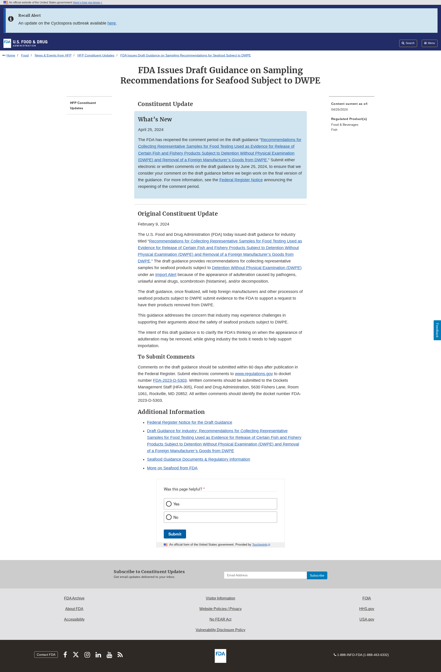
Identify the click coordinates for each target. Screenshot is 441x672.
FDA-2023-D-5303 (170, 380)
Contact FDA (46, 654)
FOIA (366, 598)
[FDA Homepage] (25, 43)
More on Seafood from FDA (172, 468)
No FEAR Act (220, 619)
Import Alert (165, 274)
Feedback (437, 330)
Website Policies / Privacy (220, 609)
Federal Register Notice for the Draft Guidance (189, 422)
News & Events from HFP (53, 55)
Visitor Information (220, 598)
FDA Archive (74, 598)
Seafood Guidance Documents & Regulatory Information (198, 459)
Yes (176, 504)
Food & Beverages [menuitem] (344, 124)
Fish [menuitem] (334, 129)
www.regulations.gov (254, 373)
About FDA (74, 609)
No (175, 517)
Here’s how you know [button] (87, 2)
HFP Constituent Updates (95, 55)
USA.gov (366, 619)
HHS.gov (366, 609)
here (111, 23)
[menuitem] (351, 108)
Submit (174, 534)
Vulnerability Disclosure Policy (220, 630)
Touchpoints (259, 544)
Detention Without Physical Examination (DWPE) (257, 267)
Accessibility (74, 619)
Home (10, 55)
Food (25, 55)
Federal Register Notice (241, 180)
